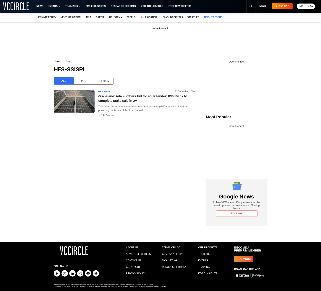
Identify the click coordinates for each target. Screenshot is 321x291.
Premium (104, 80)
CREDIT (100, 17)
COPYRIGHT (133, 267)
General (104, 91)
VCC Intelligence (152, 6)
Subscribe (282, 6)
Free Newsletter (179, 6)
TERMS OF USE (171, 247)
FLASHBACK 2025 (173, 17)
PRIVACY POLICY (136, 273)
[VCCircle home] (16, 6)
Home (57, 61)
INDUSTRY (114, 17)
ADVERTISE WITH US (138, 254)
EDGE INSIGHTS (207, 273)
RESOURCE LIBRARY (174, 267)
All (63, 80)
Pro (84, 80)
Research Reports (123, 6)
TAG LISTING (169, 260)
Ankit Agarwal (107, 115)
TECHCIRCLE (205, 254)
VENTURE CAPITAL (71, 17)
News (39, 6)
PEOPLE (131, 17)
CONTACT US (133, 260)
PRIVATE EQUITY (47, 17)
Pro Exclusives (96, 6)
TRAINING (204, 267)
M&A (88, 17)
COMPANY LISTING (173, 254)
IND (301, 6)
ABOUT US (132, 247)
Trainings (71, 6)
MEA (310, 6)
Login (262, 6)
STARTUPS (193, 17)
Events (53, 6)
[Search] (250, 6)
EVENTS (203, 260)
